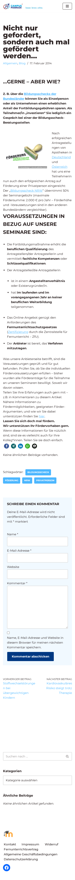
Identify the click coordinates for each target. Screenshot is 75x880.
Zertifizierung (18, 332)
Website (13, 567)
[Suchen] (67, 756)
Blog (22, 63)
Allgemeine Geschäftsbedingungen (30, 854)
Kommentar (17, 583)
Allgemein (10, 63)
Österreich (59, 167)
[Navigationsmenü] (67, 6)
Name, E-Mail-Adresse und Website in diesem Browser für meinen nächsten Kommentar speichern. (35, 642)
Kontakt (10, 844)
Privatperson (45, 480)
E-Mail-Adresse (19, 550)
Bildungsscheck (38, 472)
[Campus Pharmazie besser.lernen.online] (24, 6)
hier (42, 416)
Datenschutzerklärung (21, 859)
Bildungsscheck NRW (26, 190)
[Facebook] (6, 867)
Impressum (30, 844)
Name (12, 534)
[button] (6, 446)
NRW (27, 480)
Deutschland (61, 157)
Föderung (11, 480)
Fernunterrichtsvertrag (21, 849)
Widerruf (51, 844)
